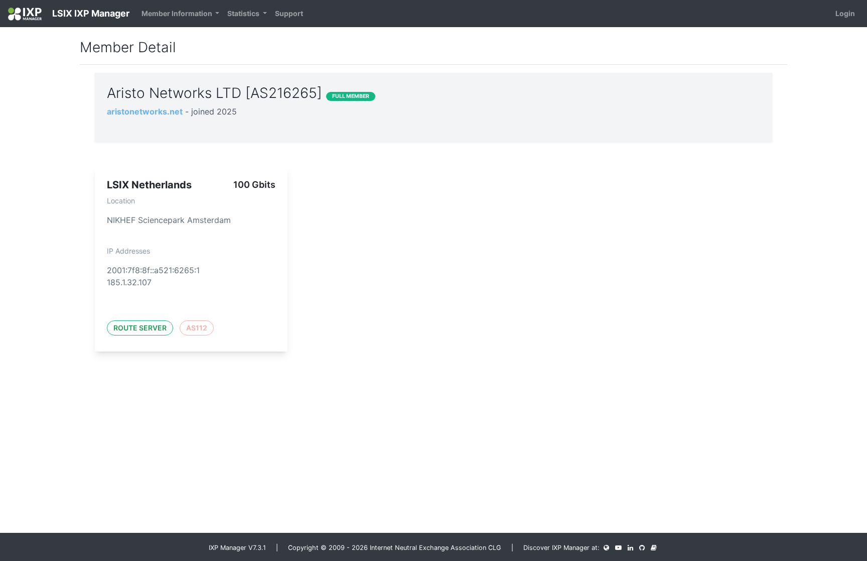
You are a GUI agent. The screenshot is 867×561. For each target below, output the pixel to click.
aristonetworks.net (145, 111)
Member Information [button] (177, 13)
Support (289, 13)
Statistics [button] (244, 13)
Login (845, 13)
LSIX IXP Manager (89, 13)
